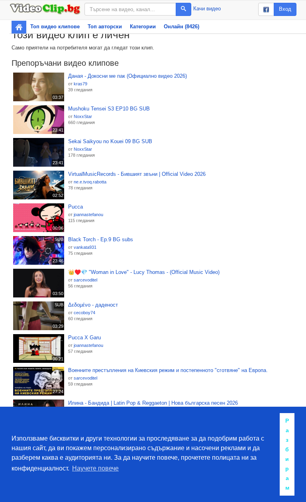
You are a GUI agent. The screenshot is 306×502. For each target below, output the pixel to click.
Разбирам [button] (287, 454)
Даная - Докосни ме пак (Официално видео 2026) (127, 76)
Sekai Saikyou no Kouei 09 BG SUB (110, 141)
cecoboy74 (84, 312)
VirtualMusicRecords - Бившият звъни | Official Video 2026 (137, 174)
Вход (285, 9)
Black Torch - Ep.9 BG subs (100, 239)
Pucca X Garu (84, 338)
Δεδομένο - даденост (93, 305)
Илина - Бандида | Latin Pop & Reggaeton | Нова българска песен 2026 (153, 403)
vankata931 (85, 247)
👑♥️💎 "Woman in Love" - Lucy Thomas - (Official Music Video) (144, 272)
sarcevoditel (85, 280)
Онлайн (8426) (181, 27)
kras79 (80, 83)
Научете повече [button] (95, 468)
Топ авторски (105, 27)
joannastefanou (88, 214)
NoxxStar (83, 116)
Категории (143, 27)
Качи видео (207, 9)
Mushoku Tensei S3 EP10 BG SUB (109, 109)
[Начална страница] (19, 27)
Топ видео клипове (55, 27)
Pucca (75, 207)
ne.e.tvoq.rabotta (90, 181)
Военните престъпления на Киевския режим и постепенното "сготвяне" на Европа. (168, 370)
